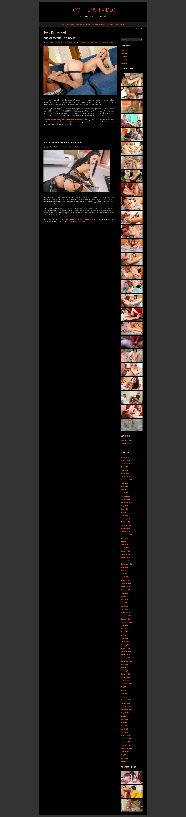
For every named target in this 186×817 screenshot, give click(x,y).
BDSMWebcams (120, 24)
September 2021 (126, 564)
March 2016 (125, 729)
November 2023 (126, 499)
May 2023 (124, 512)
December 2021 (126, 554)
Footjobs (70, 24)
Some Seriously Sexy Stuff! (62, 142)
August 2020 (125, 593)
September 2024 (126, 480)
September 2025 (126, 464)
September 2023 (126, 502)
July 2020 (124, 596)
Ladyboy (124, 56)
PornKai (110, 24)
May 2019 (124, 635)
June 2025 (124, 467)
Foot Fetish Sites (126, 440)
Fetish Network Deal (83, 24)
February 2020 (125, 609)
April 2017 (124, 693)
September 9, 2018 (51, 147)
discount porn (83, 42)
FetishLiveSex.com (98, 24)
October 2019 (125, 619)
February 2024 (125, 496)
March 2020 (125, 606)
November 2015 (126, 742)
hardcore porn (104, 42)
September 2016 (126, 709)
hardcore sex (112, 42)
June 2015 (124, 758)
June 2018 (124, 664)
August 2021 (125, 567)
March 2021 (125, 577)
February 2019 (125, 645)
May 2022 (124, 541)
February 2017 (125, 697)
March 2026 (125, 457)
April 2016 (124, 726)
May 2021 (124, 574)
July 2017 (124, 687)
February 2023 (125, 519)
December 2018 (126, 651)
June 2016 (124, 719)
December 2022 (126, 525)
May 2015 (124, 761)
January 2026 (125, 460)
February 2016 (125, 732)
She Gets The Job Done (59, 38)
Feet (122, 50)
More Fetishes (72, 42)
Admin (61, 147)
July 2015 (124, 755)
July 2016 (124, 716)
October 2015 (125, 745)
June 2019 (124, 632)
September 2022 (126, 535)
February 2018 (125, 671)
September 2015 (126, 748)
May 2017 (124, 690)
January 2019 (125, 648)
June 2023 (124, 509)
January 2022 (125, 551)
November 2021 (126, 557)
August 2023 (125, 506)
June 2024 (124, 486)
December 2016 (126, 700)
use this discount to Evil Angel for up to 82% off (79, 219)
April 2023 (124, 515)
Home (62, 24)
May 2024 (124, 489)
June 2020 (124, 599)
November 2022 (126, 528)
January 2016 (125, 735)
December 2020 (126, 583)
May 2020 (124, 603)
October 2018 (125, 658)
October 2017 (125, 680)
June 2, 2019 (49, 42)
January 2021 (125, 580)
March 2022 (125, 548)
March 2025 (125, 473)
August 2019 (125, 625)
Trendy (57, 42)
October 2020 (125, 590)
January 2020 (125, 612)
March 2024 (125, 493)
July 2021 (124, 570)
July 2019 (124, 629)
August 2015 (125, 752)
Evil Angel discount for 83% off (67, 120)
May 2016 (124, 722)
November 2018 (126, 654)
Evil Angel (90, 42)
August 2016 (125, 713)
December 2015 (126, 739)
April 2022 (124, 544)
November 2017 (126, 677)
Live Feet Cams (126, 444)
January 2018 (125, 674)
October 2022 (125, 532)
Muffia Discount (126, 447)
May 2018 (124, 667)
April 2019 (124, 638)
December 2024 (126, 477)
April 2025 (124, 470)
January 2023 (125, 522)
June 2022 (124, 538)
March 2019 (125, 642)
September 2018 (126, 661)
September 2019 (126, 622)
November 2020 (126, 587)
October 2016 (125, 706)
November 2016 (126, 703)
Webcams (124, 63)
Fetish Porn (97, 42)
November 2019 (126, 616)
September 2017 (126, 684)
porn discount (84, 147)
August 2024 (125, 483)
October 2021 (125, 561)
